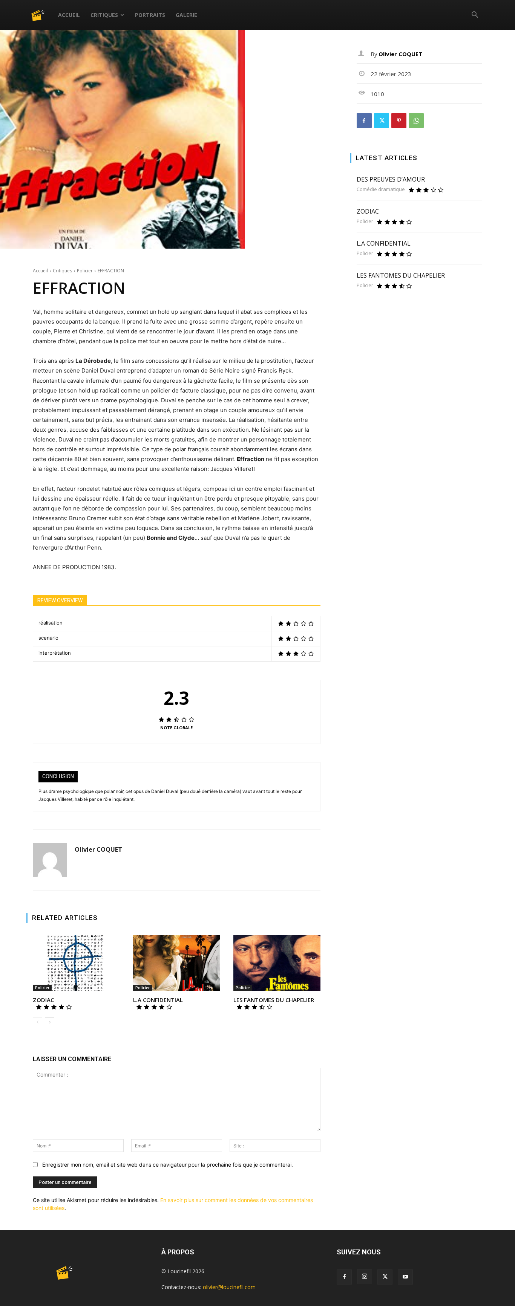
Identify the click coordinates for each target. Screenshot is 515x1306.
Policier (85, 270)
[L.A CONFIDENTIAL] (176, 963)
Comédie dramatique (381, 189)
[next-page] (49, 1022)
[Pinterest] (398, 120)
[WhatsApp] (416, 120)
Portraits (150, 14)
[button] (475, 15)
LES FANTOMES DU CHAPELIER (273, 1000)
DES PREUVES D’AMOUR (391, 179)
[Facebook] (364, 120)
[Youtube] (405, 1277)
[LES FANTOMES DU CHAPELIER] (276, 963)
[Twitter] (381, 120)
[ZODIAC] (76, 963)
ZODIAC (43, 1000)
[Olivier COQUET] (50, 860)
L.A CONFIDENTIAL (158, 1000)
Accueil (69, 14)
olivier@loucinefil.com (229, 1287)
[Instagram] (364, 1276)
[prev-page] (37, 1022)
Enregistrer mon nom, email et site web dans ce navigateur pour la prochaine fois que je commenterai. (167, 1164)
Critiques (104, 14)
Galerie (186, 14)
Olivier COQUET (98, 850)
